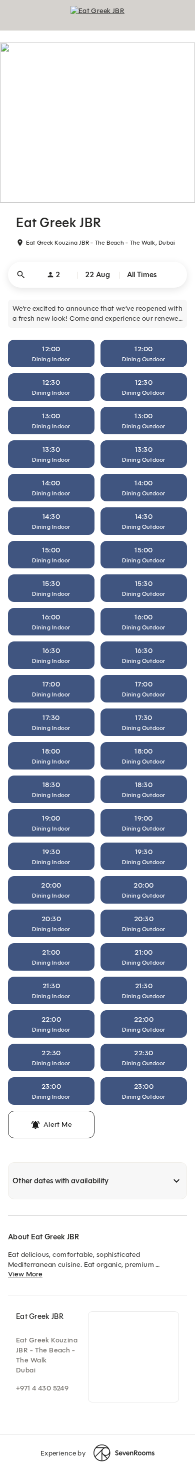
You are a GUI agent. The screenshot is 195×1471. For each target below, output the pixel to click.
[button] (97, 275)
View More (25, 1274)
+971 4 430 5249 (42, 1388)
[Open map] (133, 1357)
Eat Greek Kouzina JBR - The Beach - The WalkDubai (47, 1355)
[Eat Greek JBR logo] (97, 15)
